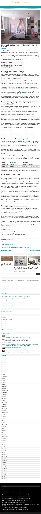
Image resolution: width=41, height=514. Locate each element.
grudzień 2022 (4, 408)
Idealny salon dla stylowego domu (8, 244)
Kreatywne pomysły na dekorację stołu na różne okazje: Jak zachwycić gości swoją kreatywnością (21, 344)
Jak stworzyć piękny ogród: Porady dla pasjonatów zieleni (6, 250)
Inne (2, 325)
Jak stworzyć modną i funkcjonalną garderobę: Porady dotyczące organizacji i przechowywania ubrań (7, 264)
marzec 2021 (4, 450)
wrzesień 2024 (4, 376)
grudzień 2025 (4, 370)
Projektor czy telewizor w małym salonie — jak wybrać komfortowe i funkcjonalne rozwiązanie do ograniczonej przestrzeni (20, 281)
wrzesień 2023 (4, 392)
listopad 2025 (4, 372)
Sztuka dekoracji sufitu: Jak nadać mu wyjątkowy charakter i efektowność (14, 507)
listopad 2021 (4, 434)
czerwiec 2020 (4, 468)
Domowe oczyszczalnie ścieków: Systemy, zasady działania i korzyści (13, 502)
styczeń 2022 (4, 430)
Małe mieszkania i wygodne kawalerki (8, 329)
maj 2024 (3, 380)
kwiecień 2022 (4, 424)
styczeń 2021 (4, 454)
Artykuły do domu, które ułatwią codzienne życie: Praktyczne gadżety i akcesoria (16, 247)
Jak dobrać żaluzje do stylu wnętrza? (7, 66)
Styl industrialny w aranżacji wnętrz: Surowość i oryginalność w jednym (14, 298)
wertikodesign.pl (9, 50)
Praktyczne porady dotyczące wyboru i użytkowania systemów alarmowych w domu (16, 496)
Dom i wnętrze (3, 48)
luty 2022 (3, 428)
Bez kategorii (4, 317)
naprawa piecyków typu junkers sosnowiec (9, 300)
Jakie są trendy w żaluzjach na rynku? (7, 68)
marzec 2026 (4, 368)
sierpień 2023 (4, 394)
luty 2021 (3, 452)
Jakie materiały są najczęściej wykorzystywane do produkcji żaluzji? (12, 65)
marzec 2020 (4, 474)
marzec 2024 (4, 382)
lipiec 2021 (4, 442)
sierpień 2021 (4, 440)
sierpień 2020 (4, 464)
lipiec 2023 (4, 396)
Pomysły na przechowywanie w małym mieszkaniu (11, 245)
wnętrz (20, 52)
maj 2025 (3, 374)
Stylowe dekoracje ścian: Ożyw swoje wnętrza (13, 347)
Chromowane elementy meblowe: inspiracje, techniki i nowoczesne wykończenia (15, 494)
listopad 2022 (4, 410)
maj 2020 (3, 470)
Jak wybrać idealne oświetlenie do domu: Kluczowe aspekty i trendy (16, 350)
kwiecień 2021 (4, 448)
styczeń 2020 (4, 478)
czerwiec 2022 (4, 420)
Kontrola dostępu (5, 327)
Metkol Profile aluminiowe (6, 342)
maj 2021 (3, 446)
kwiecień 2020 (4, 472)
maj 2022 (3, 422)
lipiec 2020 (4, 466)
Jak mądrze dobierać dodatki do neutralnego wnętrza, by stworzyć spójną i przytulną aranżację (18, 492)
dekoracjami (26, 92)
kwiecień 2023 (4, 402)
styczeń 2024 (4, 386)
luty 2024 (3, 384)
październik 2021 (5, 436)
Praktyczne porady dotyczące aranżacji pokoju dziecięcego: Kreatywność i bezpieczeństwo (33, 267)
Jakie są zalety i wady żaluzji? (6, 67)
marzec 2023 (4, 404)
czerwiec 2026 (4, 362)
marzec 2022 (4, 426)
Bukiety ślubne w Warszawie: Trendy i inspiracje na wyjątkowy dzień (13, 303)
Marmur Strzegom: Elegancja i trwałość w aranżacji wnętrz (15, 335)
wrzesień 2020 (4, 462)
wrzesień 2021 (4, 438)
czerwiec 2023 (4, 398)
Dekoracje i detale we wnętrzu (7, 319)
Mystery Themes (10, 512)
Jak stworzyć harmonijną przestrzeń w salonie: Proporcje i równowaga (14, 305)
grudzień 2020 (4, 456)
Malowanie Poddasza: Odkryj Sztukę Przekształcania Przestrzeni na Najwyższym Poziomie (20, 268)
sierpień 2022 (4, 416)
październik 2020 (5, 460)
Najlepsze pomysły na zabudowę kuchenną (9, 243)
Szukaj (2, 272)
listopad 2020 (4, 458)
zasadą (13, 159)
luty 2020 (3, 476)
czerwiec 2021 (4, 444)
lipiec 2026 (4, 360)
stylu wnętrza (22, 139)
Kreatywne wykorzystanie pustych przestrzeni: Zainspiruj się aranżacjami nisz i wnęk (16, 498)
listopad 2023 (4, 388)
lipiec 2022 (4, 418)
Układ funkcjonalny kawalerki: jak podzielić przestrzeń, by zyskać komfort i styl (15, 500)
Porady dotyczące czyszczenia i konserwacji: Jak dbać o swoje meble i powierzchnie (16, 296)
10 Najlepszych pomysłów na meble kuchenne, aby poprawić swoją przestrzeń (15, 509)
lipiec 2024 (4, 378)
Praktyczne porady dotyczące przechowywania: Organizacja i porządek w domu (35, 250)
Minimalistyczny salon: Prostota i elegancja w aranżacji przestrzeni (16, 339)
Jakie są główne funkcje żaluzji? (7, 64)
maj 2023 (3, 400)
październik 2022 (5, 412)
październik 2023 (5, 390)
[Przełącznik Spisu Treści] (21, 63)
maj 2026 (3, 364)
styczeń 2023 (4, 406)
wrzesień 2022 (4, 414)
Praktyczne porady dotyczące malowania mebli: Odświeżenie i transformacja (15, 489)
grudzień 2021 (4, 432)
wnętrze (14, 162)
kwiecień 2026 (4, 366)
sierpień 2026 (4, 358)
